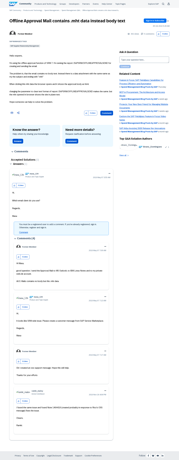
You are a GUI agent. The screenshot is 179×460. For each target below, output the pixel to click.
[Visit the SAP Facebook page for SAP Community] (148, 456)
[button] (159, 34)
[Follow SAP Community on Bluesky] (153, 456)
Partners (86, 4)
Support (78, 456)
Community (25, 4)
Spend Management (51, 10)
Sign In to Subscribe (155, 21)
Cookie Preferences (93, 456)
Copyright (40, 456)
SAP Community (15, 10)
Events (96, 4)
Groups (62, 4)
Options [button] (168, 21)
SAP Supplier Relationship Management (24, 46)
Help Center (107, 4)
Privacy (18, 456)
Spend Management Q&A (71, 10)
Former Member (25, 34)
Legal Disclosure (54, 456)
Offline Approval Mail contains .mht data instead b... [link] (100, 10)
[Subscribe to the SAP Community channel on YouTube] (158, 456)
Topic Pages (120, 4)
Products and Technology (45, 4)
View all (122, 155)
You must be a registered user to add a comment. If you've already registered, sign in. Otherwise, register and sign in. (58, 226)
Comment (107, 113)
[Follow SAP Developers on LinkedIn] (162, 456)
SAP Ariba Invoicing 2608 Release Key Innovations (142, 128)
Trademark (68, 456)
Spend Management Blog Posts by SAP (139, 87)
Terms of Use (28, 456)
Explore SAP (153, 4)
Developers (74, 4)
